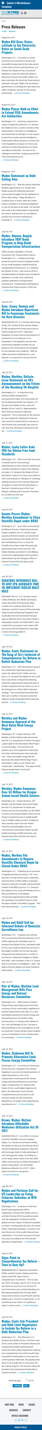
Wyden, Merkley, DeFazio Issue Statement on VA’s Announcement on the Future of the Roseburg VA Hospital (21, 381)
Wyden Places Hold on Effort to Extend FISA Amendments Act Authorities (20, 112)
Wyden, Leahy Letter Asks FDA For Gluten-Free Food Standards (18, 450)
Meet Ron (9, 1404)
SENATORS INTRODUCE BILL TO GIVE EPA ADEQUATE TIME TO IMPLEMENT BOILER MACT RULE (20, 585)
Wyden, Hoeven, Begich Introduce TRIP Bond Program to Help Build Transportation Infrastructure (21, 241)
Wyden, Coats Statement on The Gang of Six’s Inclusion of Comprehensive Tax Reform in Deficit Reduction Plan (21, 656)
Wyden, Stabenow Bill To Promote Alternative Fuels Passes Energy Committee (19, 1057)
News (4, 21)
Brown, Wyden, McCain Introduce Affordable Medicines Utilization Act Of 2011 (20, 1125)
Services (13, 1410)
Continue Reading (22, 93)
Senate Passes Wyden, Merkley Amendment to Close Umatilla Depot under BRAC (21, 517)
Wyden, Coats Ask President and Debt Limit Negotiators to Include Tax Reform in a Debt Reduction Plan (20, 1326)
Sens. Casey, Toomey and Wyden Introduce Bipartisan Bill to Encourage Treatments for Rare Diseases (21, 311)
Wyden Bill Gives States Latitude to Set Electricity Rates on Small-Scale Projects (19, 47)
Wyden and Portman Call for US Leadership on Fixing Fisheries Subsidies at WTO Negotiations (20, 1195)
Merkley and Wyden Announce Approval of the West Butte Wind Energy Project (18, 723)
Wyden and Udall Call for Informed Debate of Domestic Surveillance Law (21, 926)
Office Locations (20, 1415)
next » (26, 1386)
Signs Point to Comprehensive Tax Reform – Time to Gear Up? (21, 1261)
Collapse (12, 31)
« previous (17, 1386)
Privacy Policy (21, 1427)
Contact (27, 1410)
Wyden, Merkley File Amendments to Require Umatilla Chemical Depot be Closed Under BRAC (20, 860)
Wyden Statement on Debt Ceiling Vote (19, 177)
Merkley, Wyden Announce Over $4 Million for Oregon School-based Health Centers (21, 792)
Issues (32, 1404)
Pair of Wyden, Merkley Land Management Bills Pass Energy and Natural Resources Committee (20, 991)
